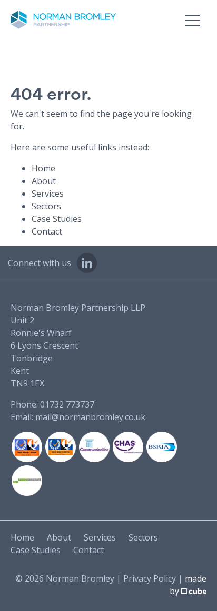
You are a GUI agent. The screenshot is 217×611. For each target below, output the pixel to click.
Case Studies (57, 219)
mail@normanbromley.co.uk (90, 417)
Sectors (46, 206)
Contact (47, 231)
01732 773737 (67, 404)
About (44, 181)
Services (48, 193)
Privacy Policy (149, 578)
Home (43, 168)
